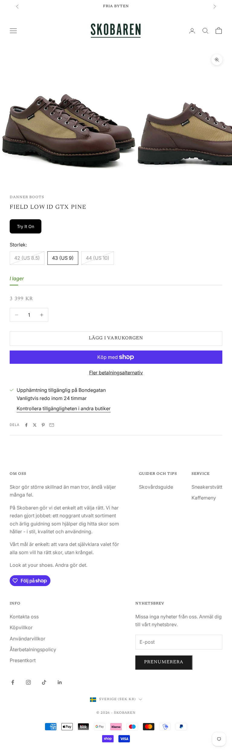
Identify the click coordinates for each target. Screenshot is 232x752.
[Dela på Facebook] (26, 425)
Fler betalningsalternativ (116, 373)
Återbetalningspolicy (33, 649)
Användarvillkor (27, 639)
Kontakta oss (24, 617)
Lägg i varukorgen (116, 338)
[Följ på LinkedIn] (60, 682)
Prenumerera (164, 662)
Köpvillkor (21, 627)
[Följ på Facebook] (13, 682)
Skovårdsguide (156, 487)
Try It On (25, 226)
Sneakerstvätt (207, 487)
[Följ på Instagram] (28, 682)
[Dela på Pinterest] (43, 425)
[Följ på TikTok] (44, 682)
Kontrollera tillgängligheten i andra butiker (64, 408)
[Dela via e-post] (51, 425)
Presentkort (23, 660)
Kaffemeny (204, 498)
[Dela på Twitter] (34, 425)
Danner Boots (27, 197)
